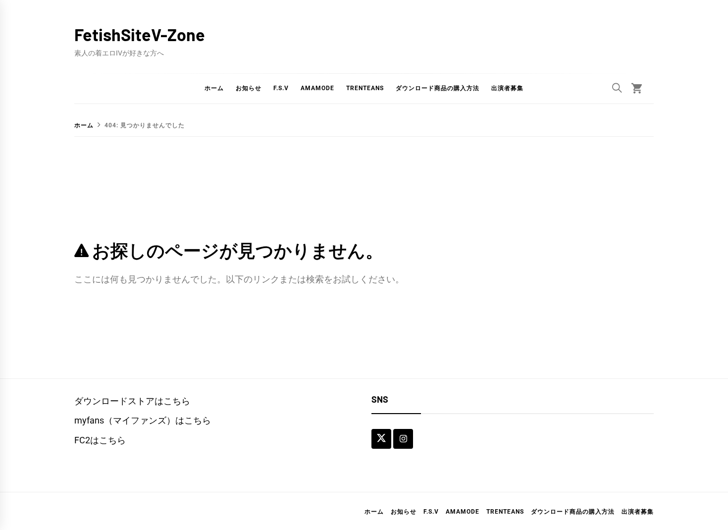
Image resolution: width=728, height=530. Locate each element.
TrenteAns (365, 88)
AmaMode (317, 88)
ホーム (214, 88)
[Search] (617, 88)
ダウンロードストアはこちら (132, 401)
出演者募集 (507, 88)
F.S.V (281, 88)
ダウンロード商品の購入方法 (437, 88)
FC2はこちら (100, 440)
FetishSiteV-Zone (139, 34)
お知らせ (248, 88)
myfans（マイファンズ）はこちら (142, 420)
